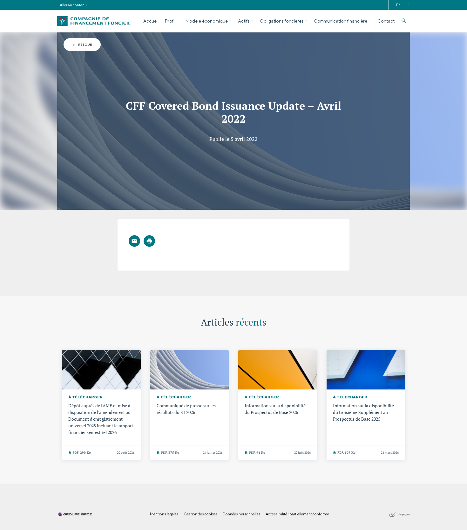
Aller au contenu (73, 5)
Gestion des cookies (201, 514)
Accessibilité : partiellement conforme (297, 514)
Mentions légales (164, 514)
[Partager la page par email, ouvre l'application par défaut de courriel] (134, 241)
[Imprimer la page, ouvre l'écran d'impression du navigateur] (149, 241)
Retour (85, 44)
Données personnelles (242, 514)
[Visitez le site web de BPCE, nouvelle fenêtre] (75, 513)
